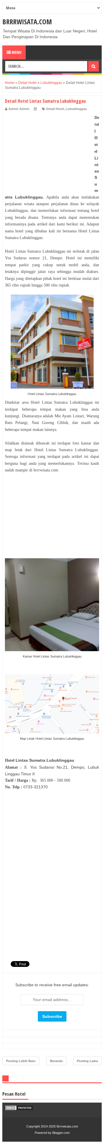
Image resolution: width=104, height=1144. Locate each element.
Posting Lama (87, 1061)
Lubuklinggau (76, 109)
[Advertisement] (48, 150)
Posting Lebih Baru (21, 1061)
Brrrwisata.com (27, 21)
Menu (16, 52)
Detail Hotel (55, 109)
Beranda (56, 1061)
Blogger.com (61, 1132)
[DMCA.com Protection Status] (19, 1109)
